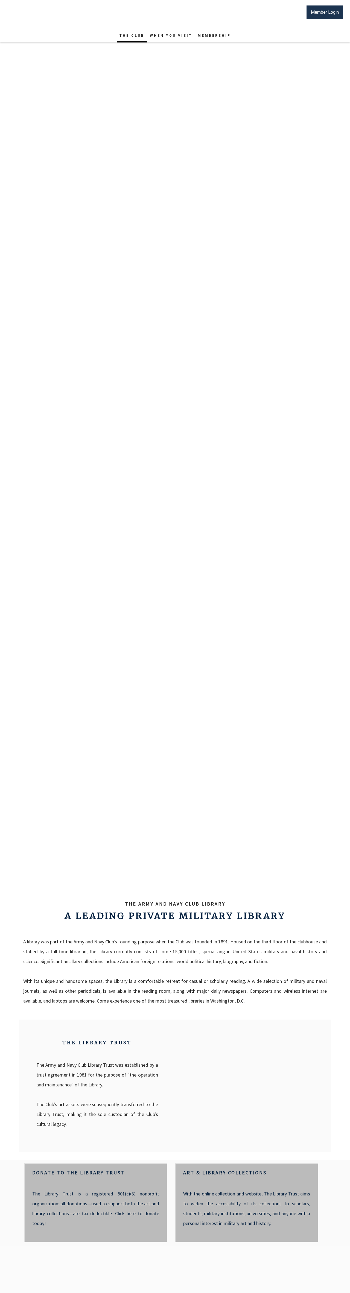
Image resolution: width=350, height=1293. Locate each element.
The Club (131, 36)
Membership (214, 36)
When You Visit (171, 36)
